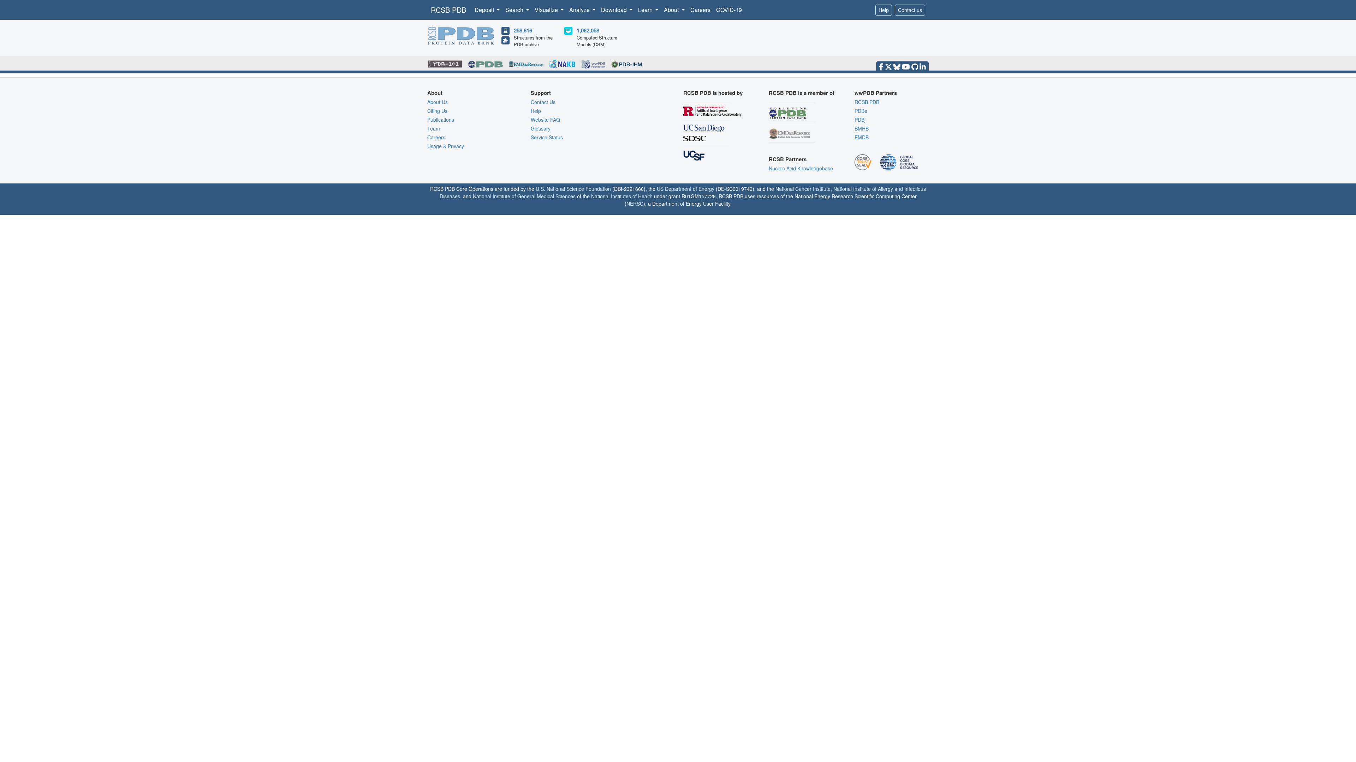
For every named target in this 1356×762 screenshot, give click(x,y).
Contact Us (543, 101)
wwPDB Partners (876, 93)
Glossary (541, 128)
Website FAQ (545, 119)
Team (433, 128)
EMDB (862, 137)
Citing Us (437, 110)
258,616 (523, 30)
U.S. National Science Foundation (573, 188)
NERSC (634, 203)
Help (884, 9)
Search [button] (515, 10)
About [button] (672, 10)
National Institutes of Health (622, 196)
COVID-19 (729, 10)
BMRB (862, 128)
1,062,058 (588, 30)
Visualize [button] (547, 10)
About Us (437, 101)
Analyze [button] (580, 10)
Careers (700, 10)
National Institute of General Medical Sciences (524, 196)
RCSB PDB (448, 10)
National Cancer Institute (803, 188)
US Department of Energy (685, 188)
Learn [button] (646, 10)
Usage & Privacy (445, 146)
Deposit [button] (485, 10)
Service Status (547, 137)
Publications (440, 119)
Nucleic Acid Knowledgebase (801, 168)
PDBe (861, 110)
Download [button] (614, 10)
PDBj (860, 119)
